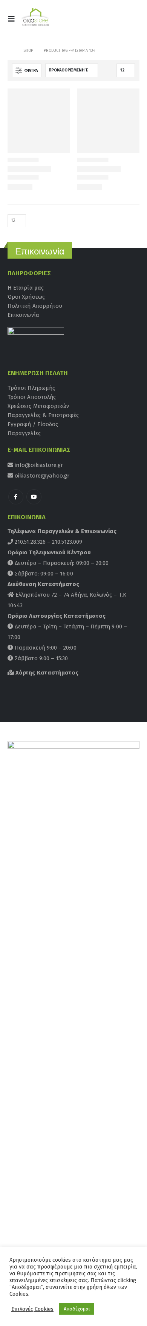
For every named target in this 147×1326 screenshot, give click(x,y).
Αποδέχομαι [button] (77, 1309)
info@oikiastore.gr (38, 465)
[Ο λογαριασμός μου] (112, 21)
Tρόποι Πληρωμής (31, 388)
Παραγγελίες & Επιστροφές (43, 415)
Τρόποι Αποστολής (32, 397)
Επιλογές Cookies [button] (32, 1309)
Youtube (33, 496)
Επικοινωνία (23, 315)
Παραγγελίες (24, 433)
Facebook (15, 496)
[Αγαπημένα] (130, 21)
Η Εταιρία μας (26, 287)
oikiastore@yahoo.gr (41, 475)
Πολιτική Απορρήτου (35, 305)
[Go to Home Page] (10, 50)
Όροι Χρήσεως (26, 296)
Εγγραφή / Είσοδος (33, 424)
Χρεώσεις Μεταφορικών (38, 406)
